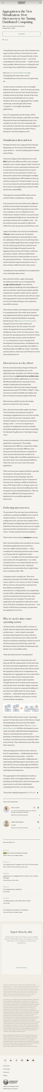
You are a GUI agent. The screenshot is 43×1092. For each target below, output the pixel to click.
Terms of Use (6, 1066)
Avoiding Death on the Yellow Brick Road (16, 901)
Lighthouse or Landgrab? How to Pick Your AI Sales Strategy (20, 877)
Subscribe (21, 34)
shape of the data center (27, 321)
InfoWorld (31, 793)
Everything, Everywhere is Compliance (15, 910)
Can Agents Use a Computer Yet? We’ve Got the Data (20, 864)
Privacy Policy (6, 1069)
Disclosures (6, 1072)
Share (6, 40)
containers (7, 557)
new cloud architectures (19, 73)
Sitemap (5, 1075)
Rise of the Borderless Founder (17, 853)
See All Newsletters (21, 967)
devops (6, 340)
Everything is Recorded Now (12, 889)
